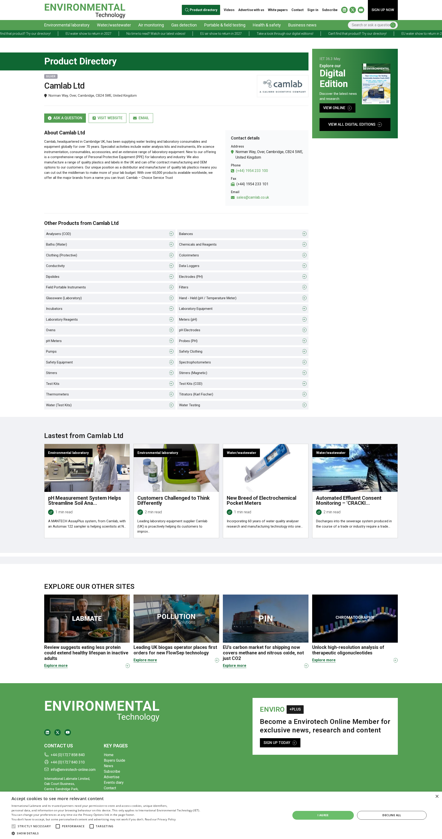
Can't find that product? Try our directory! (321, 33)
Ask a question (67, 118)
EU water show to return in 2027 (52, 33)
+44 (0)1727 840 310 (68, 762)
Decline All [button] (391, 815)
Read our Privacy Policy (160, 819)
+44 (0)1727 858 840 (68, 755)
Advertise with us (251, 10)
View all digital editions (351, 124)
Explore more (56, 665)
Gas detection (184, 25)
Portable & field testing (224, 25)
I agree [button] (323, 815)
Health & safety (267, 25)
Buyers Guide (114, 760)
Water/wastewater (114, 25)
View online (334, 108)
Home (108, 755)
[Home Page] (84, 10)
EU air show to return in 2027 (185, 33)
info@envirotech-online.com (73, 769)
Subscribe (329, 10)
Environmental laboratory (67, 25)
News (108, 766)
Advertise (111, 777)
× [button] (437, 796)
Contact (297, 10)
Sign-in (312, 10)
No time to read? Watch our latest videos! (119, 33)
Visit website (110, 118)
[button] (13, 826)
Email (144, 118)
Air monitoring (151, 25)
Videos (229, 10)
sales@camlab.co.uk (252, 197)
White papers (278, 10)
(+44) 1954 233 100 (252, 170)
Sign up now (383, 10)
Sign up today (277, 742)
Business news (302, 25)
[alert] (221, 815)
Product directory (203, 10)
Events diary (114, 782)
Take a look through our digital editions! (249, 33)
